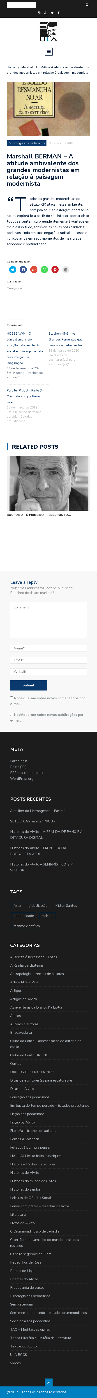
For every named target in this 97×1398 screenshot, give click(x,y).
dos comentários (26, 773)
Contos (15, 1063)
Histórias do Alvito (24, 1172)
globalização (38, 905)
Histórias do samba (25, 1189)
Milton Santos (66, 905)
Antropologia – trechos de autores (37, 974)
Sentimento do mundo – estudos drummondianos (48, 1312)
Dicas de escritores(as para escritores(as (41, 1080)
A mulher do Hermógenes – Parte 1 (38, 811)
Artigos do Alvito (23, 999)
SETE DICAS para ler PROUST (33, 821)
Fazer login (18, 761)
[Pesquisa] (87, 5)
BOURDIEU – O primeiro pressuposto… (39, 515)
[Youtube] (45, 13)
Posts (18, 767)
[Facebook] (58, 13)
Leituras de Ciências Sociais (31, 1198)
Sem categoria (21, 1304)
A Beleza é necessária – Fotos (33, 957)
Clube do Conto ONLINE (29, 1055)
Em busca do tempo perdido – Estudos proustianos (49, 1105)
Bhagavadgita (21, 1032)
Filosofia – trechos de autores (33, 1130)
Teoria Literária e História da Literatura (40, 1338)
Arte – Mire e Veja (24, 982)
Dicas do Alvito (22, 1089)
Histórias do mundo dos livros (33, 1181)
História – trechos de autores (32, 1164)
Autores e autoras (24, 1024)
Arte (17, 905)
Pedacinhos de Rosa (25, 1262)
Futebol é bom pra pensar (30, 1147)
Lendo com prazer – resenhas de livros (39, 1206)
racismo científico (27, 926)
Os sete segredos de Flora (30, 1254)
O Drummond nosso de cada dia (34, 1231)
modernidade (24, 916)
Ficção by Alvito (22, 1122)
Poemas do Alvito (24, 1279)
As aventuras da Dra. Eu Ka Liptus (36, 1007)
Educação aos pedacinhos (29, 1097)
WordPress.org (21, 778)
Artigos (16, 990)
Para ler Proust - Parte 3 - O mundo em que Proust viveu (25, 396)
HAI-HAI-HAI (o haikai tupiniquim (35, 1156)
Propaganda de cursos (27, 1287)
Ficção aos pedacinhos (27, 1114)
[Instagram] (39, 13)
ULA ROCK (18, 1354)
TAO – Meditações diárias (30, 1329)
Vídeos (15, 1363)
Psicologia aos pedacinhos (30, 1296)
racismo (47, 916)
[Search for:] (21, 5)
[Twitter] (52, 13)
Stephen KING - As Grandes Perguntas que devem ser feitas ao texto (66, 339)
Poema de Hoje (22, 1271)
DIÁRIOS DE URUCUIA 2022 (32, 1072)
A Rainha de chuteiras (27, 965)
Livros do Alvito (22, 1223)
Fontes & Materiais (24, 1139)
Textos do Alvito (23, 1346)
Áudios (15, 1016)
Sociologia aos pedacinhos (30, 1321)
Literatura (18, 1214)
